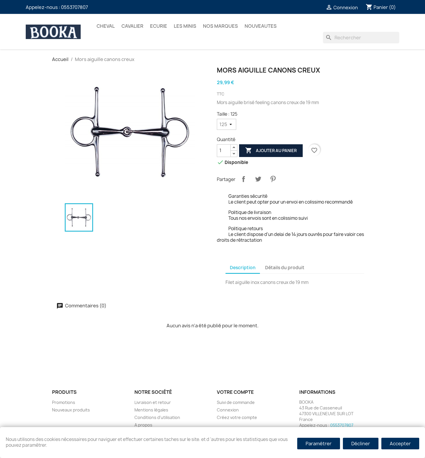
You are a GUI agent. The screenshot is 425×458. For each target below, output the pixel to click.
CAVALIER (132, 26)
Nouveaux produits (71, 410)
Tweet (258, 179)
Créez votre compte (237, 417)
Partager (243, 179)
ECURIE (158, 26)
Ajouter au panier (271, 150)
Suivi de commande (236, 402)
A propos (143, 425)
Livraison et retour (152, 402)
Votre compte (235, 392)
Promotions (63, 402)
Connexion (228, 410)
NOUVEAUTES (261, 26)
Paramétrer (319, 443)
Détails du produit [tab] (284, 268)
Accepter (400, 443)
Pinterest (273, 179)
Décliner (360, 443)
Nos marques (220, 26)
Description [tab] (243, 268)
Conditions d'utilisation (157, 417)
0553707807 (74, 7)
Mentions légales (151, 410)
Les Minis (185, 26)
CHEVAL (106, 26)
